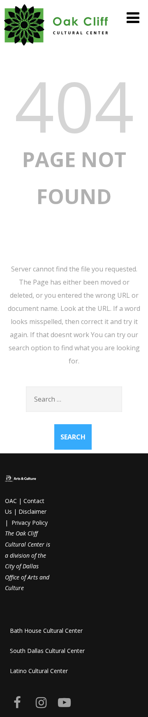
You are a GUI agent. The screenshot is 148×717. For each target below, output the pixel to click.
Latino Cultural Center (39, 671)
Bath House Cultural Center (46, 630)
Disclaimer (32, 511)
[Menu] (133, 17)
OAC (11, 501)
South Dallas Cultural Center (47, 651)
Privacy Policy (30, 522)
